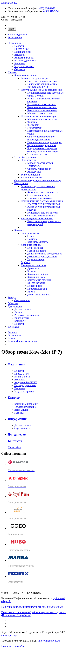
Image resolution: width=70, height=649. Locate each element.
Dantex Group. (9, 2)
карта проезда (9, 635)
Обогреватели (28, 160)
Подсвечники (34, 285)
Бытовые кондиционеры (34, 78)
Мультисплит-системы (39, 113)
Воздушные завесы (31, 177)
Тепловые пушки (30, 174)
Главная (12, 332)
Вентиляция (21, 183)
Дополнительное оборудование (44, 253)
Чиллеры (32, 122)
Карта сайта (14, 447)
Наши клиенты (22, 51)
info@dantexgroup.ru (49, 640)
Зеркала (31, 271)
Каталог (12, 72)
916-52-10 (51, 11)
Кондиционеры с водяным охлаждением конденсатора (42, 150)
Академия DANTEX (25, 382)
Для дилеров (15, 306)
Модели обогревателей (40, 163)
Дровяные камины (31, 244)
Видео (11, 338)
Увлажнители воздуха (39, 198)
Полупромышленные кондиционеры (41, 89)
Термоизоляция (35, 259)
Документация (22, 309)
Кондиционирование (26, 75)
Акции (18, 312)
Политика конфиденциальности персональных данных (32, 606)
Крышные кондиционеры (41, 145)
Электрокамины (30, 233)
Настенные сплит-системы (42, 81)
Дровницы (33, 268)
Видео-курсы (21, 318)
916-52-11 (47, 8)
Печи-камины (35, 247)
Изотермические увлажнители (44, 203)
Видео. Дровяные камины (22, 341)
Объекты (13, 303)
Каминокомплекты (37, 241)
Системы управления (39, 168)
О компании (14, 43)
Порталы (32, 239)
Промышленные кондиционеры (38, 116)
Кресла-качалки (36, 282)
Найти (12, 29)
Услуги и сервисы (24, 66)
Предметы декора (37, 288)
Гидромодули (34, 127)
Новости (19, 46)
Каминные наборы (37, 274)
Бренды (12, 297)
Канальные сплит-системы (42, 107)
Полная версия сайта (12, 646)
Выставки (19, 54)
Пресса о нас (21, 48)
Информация (17, 419)
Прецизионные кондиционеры (44, 142)
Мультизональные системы (42, 119)
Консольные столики (39, 280)
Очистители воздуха (38, 195)
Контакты (13, 326)
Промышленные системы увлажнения (42, 201)
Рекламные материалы (26, 315)
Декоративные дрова (38, 294)
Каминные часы (36, 277)
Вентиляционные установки (37, 218)
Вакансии (19, 63)
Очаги (30, 236)
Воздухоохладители (38, 86)
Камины (19, 230)
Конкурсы (20, 320)
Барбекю (25, 262)
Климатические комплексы (42, 192)
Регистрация (15, 37)
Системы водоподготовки (41, 215)
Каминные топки (37, 250)
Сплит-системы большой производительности (41, 138)
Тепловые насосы (37, 154)
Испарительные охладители (42, 212)
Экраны (31, 291)
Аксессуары (34, 171)
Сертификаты (22, 300)
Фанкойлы (33, 124)
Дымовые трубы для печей (42, 256)
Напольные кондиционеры (42, 84)
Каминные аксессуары (33, 265)
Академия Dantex (24, 57)
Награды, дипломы (25, 60)
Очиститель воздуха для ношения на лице (37, 180)
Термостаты (34, 165)
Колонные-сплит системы (41, 104)
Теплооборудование (25, 157)
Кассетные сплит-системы (42, 110)
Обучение (19, 69)
